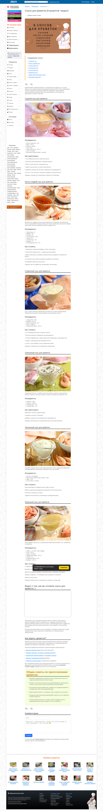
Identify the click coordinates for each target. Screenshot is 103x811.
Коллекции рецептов (55, 798)
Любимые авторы (15, 16)
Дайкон (18, 153)
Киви (8, 169)
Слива (18, 187)
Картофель (18, 167)
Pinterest (68, 795)
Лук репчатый (10, 173)
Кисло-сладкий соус (34, 63)
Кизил (11, 169)
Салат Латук (10, 184)
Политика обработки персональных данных (17, 803)
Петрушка (9, 180)
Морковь (19, 173)
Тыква (14, 195)
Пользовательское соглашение (14, 801)
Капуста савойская (11, 167)
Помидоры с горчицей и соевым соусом (64, 770)
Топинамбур (9, 195)
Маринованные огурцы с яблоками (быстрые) (38, 770)
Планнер (12, 13)
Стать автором (43, 801)
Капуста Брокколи (11, 160)
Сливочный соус (33, 65)
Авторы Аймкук (14, 20)
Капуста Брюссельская (12, 162)
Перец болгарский (11, 176)
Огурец (13, 174)
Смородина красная (11, 189)
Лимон (8, 171)
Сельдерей (9, 185)
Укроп (17, 195)
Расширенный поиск (54, 2)
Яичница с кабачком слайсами (89, 782)
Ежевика (12, 154)
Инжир (17, 156)
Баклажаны (15, 147)
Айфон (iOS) (16, 55)
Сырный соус (33, 61)
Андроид (10, 57)
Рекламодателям (43, 800)
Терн (17, 193)
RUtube (67, 801)
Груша (15, 153)
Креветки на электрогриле (33, 660)
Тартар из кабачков (38, 782)
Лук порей (13, 171)
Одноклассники (69, 804)
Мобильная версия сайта (17, 793)
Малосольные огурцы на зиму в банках (13, 770)
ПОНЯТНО (63, 567)
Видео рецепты (13, 48)
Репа (8, 182)
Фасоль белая (14, 196)
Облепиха (9, 174)
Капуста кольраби (11, 164)
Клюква (14, 169)
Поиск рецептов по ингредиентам (14, 207)
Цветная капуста (14, 200)
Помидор (14, 180)
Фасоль (8, 196)
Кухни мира (53, 800)
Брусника (9, 149)
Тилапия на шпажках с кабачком (90, 770)
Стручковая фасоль (11, 193)
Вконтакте (68, 803)
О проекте (42, 795)
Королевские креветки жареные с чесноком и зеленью (41, 655)
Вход (92, 2)
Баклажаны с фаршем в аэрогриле (26, 783)
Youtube (68, 800)
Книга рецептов (14, 11)
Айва (8, 147)
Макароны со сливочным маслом (25, 769)
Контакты (42, 798)
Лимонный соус (33, 72)
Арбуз (11, 147)
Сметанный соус (33, 68)
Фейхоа (16, 198)
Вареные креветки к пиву (33, 650)
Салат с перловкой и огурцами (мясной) (64, 783)
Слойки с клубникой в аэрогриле (51, 783)
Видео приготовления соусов (37, 75)
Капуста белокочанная (12, 158)
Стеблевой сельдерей (12, 191)
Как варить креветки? (35, 77)
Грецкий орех (10, 153)
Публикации (35, 6)
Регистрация (86, 2)
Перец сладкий (10, 178)
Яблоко (12, 202)
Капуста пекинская (11, 165)
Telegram (68, 798)
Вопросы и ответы (55, 803)
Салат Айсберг (13, 182)
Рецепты (27, 6)
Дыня (8, 154)
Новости (41, 796)
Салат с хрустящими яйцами (51, 770)
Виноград (18, 149)
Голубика (9, 151)
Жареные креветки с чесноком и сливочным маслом (40, 652)
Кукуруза (19, 169)
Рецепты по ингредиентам (56, 796)
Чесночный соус (33, 70)
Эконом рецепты (14, 45)
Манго (15, 173)
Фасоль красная (10, 198)
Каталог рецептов (55, 795)
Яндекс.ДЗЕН (69, 796)
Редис (18, 180)
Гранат (16, 151)
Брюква (13, 149)
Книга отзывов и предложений (14, 7)
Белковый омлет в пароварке (13, 782)
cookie (41, 568)
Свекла (14, 184)
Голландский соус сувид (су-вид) (77, 769)
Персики (16, 178)
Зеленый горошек (11, 156)
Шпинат (9, 202)
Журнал (12, 18)
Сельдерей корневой (11, 187)
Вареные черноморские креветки (35, 658)
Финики (8, 200)
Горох (13, 151)
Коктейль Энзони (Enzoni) (77, 782)
